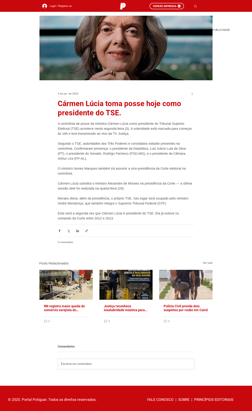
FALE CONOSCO (161, 399)
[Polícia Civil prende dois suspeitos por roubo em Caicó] (186, 285)
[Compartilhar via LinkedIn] (77, 231)
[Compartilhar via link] (86, 231)
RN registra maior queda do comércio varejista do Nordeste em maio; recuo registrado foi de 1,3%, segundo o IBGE (64, 308)
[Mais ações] (192, 93)
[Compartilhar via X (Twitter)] (68, 231)
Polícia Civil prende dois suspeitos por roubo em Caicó (186, 308)
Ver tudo (208, 262)
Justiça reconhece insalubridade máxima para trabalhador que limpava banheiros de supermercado (125, 308)
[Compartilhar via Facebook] (59, 231)
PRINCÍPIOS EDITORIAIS (213, 399)
